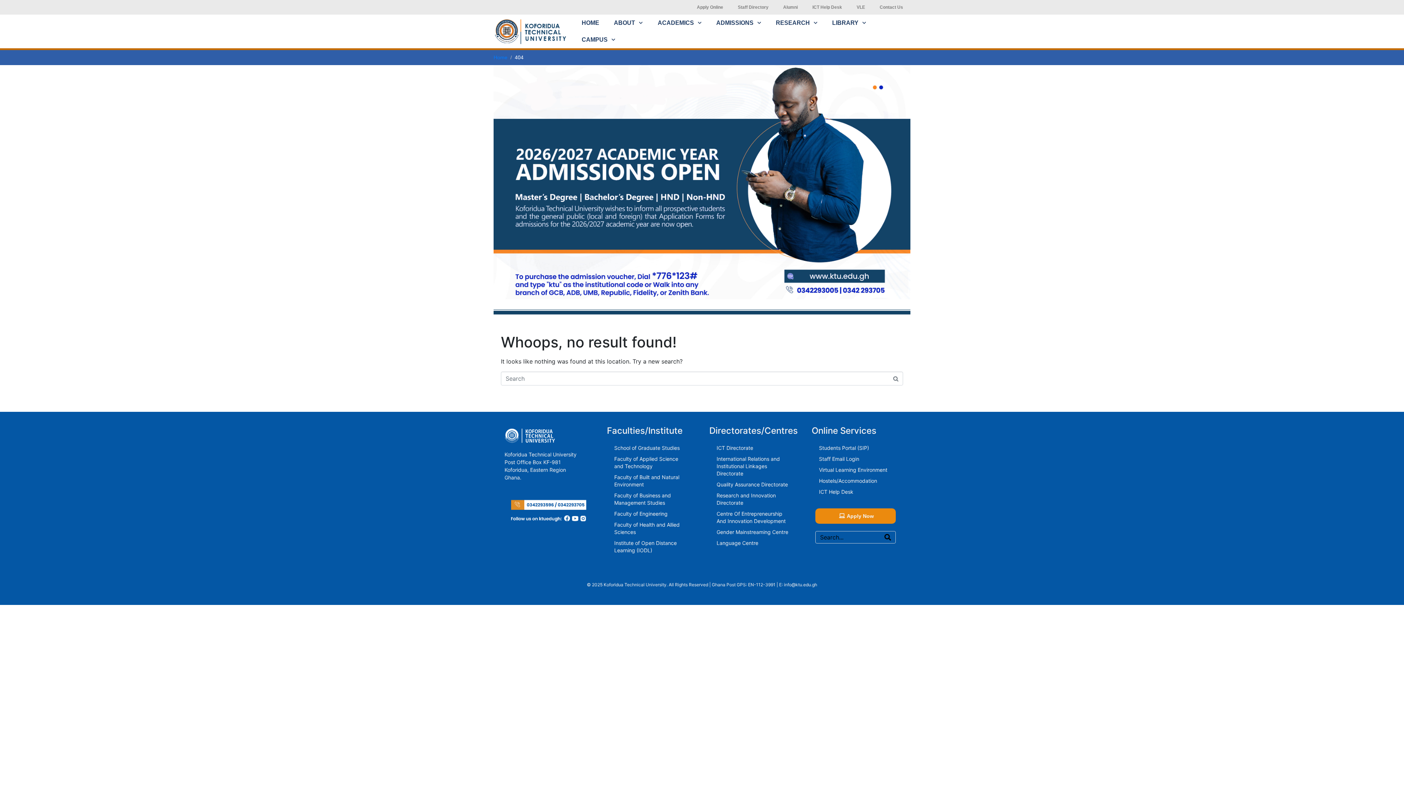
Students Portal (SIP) (844, 448)
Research (793, 23)
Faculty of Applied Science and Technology (646, 462)
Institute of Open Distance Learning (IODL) (645, 546)
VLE (861, 7)
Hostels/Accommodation (848, 481)
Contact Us (891, 7)
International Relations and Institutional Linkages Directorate (748, 466)
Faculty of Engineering (641, 514)
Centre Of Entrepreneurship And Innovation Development (751, 517)
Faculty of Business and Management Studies (642, 499)
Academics (676, 23)
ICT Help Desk (827, 7)
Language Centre (737, 543)
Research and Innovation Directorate (746, 499)
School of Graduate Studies (647, 448)
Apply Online (710, 7)
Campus (595, 40)
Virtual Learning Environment (853, 470)
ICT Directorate (735, 448)
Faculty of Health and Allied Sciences (647, 528)
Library (845, 23)
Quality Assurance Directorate (752, 484)
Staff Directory (753, 7)
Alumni (790, 7)
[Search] (887, 537)
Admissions (735, 23)
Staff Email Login (839, 459)
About (624, 23)
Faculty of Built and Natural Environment (646, 481)
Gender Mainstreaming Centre (752, 532)
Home (590, 23)
